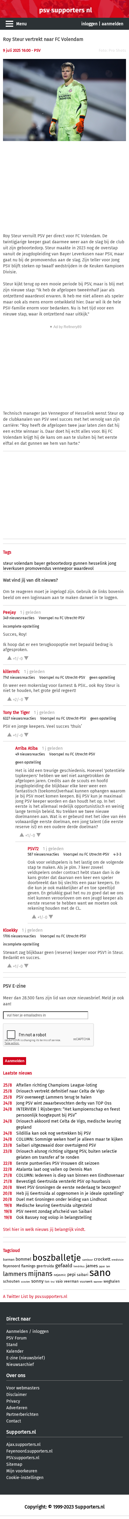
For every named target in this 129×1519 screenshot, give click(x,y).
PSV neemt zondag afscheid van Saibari (54, 1211)
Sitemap (14, 1464)
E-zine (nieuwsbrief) (25, 1358)
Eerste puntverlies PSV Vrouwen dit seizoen (57, 1163)
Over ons (15, 1375)
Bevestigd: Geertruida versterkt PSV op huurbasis (63, 1181)
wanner (98, 1281)
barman (8, 1260)
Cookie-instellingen (25, 1477)
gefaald (63, 1265)
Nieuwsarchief (20, 1364)
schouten (11, 1281)
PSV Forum (16, 1338)
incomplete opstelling (21, 626)
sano (100, 1273)
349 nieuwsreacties (18, 618)
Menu (21, 23)
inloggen (89, 23)
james (92, 1265)
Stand (11, 1344)
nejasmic (60, 1275)
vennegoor (62, 568)
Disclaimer (16, 1394)
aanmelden (112, 23)
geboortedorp (59, 563)
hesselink (97, 563)
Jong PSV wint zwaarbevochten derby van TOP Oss (64, 1103)
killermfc (11, 671)
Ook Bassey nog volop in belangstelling (54, 1217)
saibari (82, 1275)
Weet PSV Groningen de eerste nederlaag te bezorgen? (68, 1187)
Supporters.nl (21, 1432)
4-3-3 (117, 854)
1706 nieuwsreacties (19, 936)
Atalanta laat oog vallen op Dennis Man (54, 1169)
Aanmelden (17, 1331)
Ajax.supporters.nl (23, 1444)
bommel (23, 1259)
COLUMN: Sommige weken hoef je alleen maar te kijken (69, 1139)
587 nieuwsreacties (43, 854)
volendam (23, 563)
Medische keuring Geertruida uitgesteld (54, 1205)
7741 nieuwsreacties (19, 677)
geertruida (45, 1266)
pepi (71, 1274)
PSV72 (33, 848)
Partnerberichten (22, 1414)
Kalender (14, 1351)
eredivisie (118, 1259)
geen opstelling (102, 677)
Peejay (9, 612)
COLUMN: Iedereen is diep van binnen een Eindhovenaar (70, 1175)
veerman (71, 1281)
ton (47, 1282)
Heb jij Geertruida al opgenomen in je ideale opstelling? (70, 1193)
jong (112, 563)
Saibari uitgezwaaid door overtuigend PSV (56, 1145)
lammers (15, 1274)
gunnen (80, 563)
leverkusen (13, 568)
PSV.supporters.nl (22, 1457)
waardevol (84, 568)
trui (53, 1282)
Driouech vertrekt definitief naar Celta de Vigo (60, 1091)
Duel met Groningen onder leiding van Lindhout (61, 1199)
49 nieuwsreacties (30, 754)
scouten (25, 1282)
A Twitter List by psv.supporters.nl (35, 1296)
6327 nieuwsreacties (19, 718)
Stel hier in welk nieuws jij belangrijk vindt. (44, 1229)
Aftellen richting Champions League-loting (56, 1085)
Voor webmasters (23, 1388)
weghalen (112, 1281)
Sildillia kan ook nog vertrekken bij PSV (53, 1133)
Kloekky (10, 930)
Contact (13, 1421)
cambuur (87, 1259)
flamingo (28, 1266)
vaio (59, 1281)
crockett (102, 1259)
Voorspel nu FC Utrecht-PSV (62, 618)
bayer (39, 563)
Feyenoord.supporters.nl (29, 1451)
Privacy (13, 1401)
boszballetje (56, 1258)
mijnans (40, 1273)
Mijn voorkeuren (21, 1471)
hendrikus (79, 1266)
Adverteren (16, 1407)
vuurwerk (86, 1282)
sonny (37, 1281)
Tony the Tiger (16, 712)
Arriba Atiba (26, 748)
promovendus (38, 568)
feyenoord (11, 1266)
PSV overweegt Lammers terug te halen (54, 1097)
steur (8, 563)
